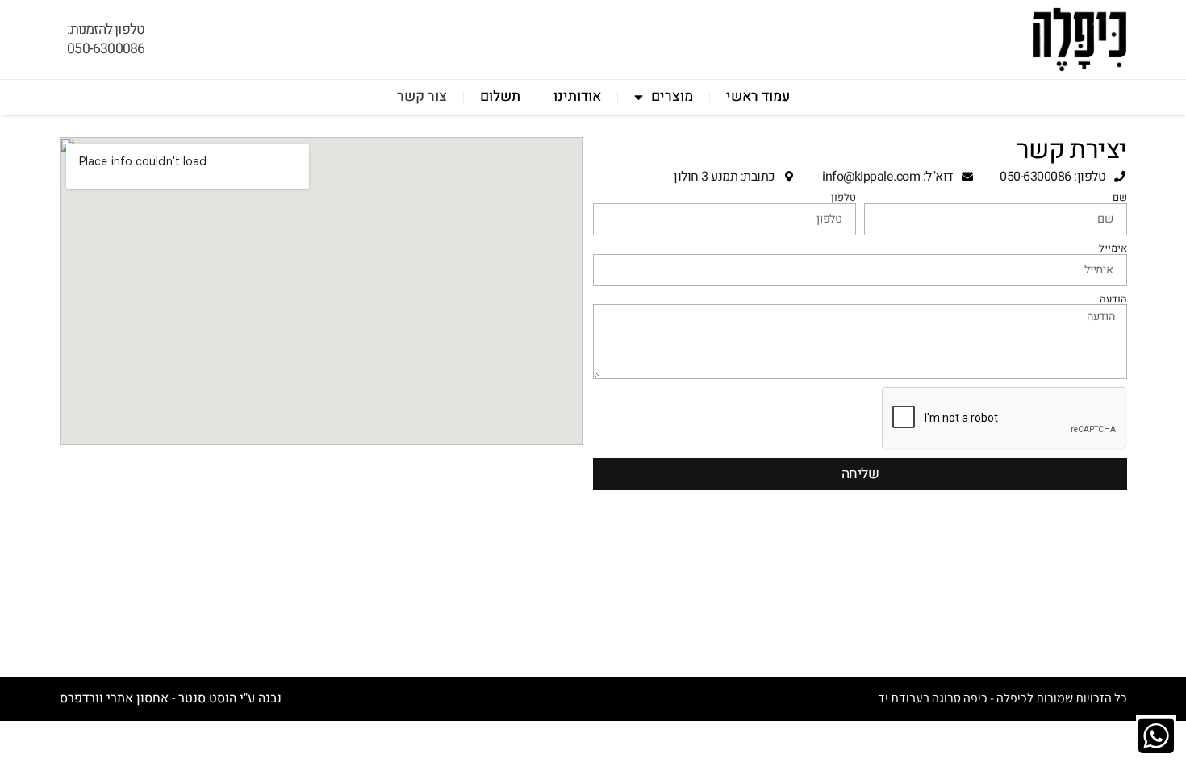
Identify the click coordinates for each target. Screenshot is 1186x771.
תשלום (500, 96)
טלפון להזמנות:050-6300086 (105, 39)
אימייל (1113, 249)
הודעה (1113, 299)
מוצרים (672, 96)
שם (1120, 198)
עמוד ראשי (758, 96)
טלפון (843, 198)
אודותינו (577, 96)
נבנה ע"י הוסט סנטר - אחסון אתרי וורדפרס (171, 698)
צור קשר (422, 96)
